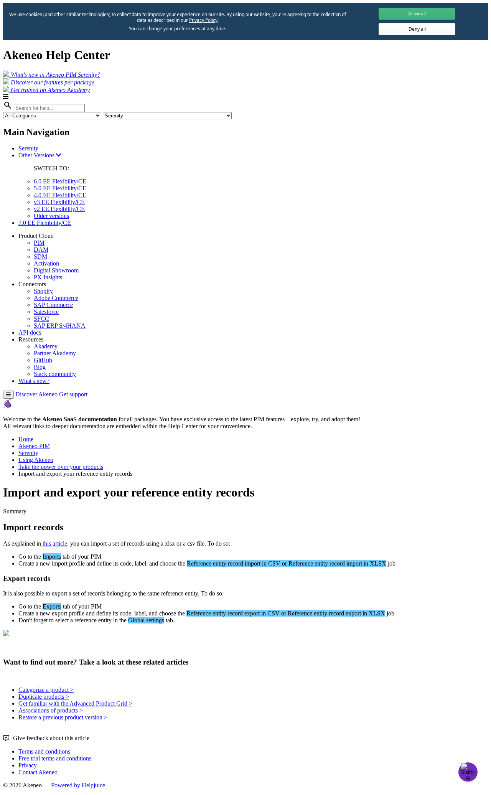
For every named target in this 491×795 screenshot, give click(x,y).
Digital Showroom (56, 270)
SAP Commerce (53, 305)
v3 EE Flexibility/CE (59, 202)
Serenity (28, 148)
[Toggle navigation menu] (8, 395)
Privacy (27, 765)
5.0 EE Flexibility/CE (60, 188)
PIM (39, 242)
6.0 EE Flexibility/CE (60, 181)
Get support (73, 394)
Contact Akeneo (38, 772)
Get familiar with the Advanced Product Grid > (75, 703)
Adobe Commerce (56, 298)
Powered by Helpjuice (78, 785)
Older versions (51, 216)
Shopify (43, 291)
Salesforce (46, 311)
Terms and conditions (44, 751)
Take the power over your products (60, 466)
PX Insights (48, 277)
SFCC (41, 318)
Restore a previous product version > (62, 717)
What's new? (33, 381)
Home (25, 439)
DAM (41, 249)
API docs (29, 332)
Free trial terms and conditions (54, 758)
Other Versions (37, 155)
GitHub (43, 360)
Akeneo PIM (34, 446)
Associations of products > (50, 710)
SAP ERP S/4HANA (60, 325)
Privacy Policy (203, 20)
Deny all (417, 29)
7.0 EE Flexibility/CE (44, 222)
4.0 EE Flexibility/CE (60, 195)
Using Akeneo (35, 460)
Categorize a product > (46, 689)
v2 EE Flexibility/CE (59, 209)
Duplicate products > (43, 696)
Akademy (46, 346)
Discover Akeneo (36, 394)
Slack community (55, 374)
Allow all (417, 13)
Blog (40, 367)
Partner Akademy (55, 353)
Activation (46, 263)
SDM (40, 256)
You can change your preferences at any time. (177, 29)
